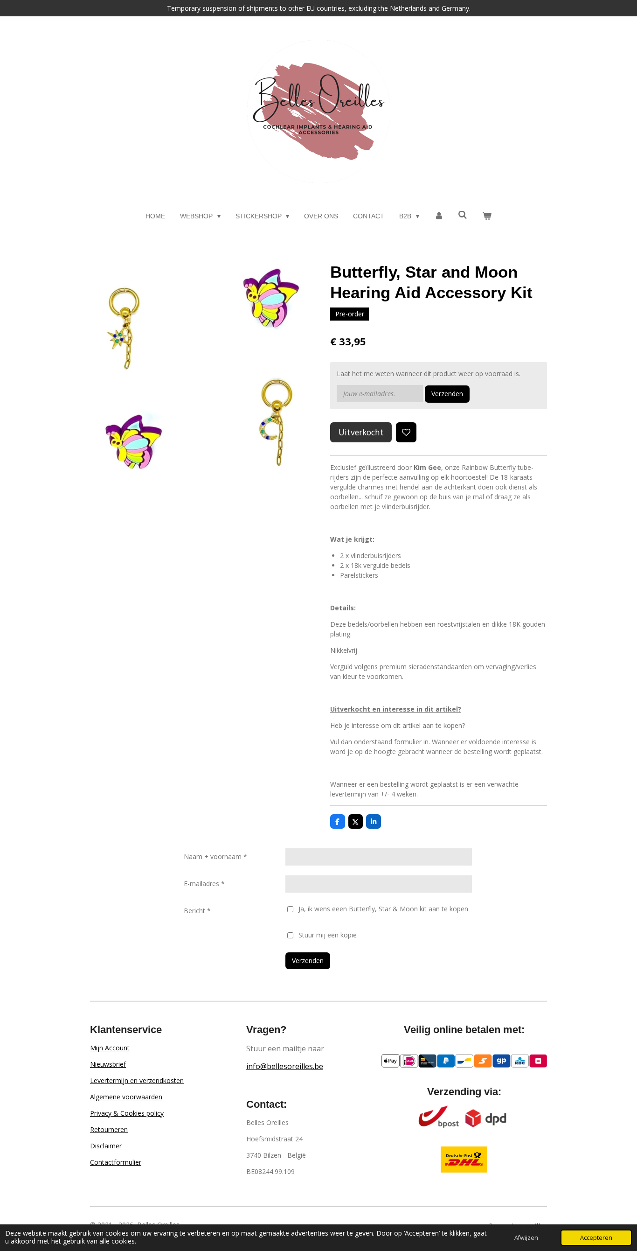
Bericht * (197, 910)
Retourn (102, 1129)
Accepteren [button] (596, 1238)
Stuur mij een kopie (327, 934)
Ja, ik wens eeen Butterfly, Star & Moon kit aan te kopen (383, 908)
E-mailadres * (204, 883)
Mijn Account (110, 1047)
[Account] (439, 216)
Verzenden (447, 393)
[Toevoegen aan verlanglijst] (406, 432)
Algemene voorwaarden (126, 1096)
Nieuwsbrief (108, 1064)
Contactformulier (115, 1162)
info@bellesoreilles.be (284, 1066)
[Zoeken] (463, 215)
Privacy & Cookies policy (127, 1113)
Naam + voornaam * (215, 856)
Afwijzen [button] (526, 1238)
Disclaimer (106, 1145)
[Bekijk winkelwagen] (487, 216)
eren (121, 1129)
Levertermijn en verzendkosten (137, 1080)
